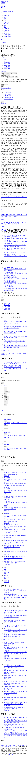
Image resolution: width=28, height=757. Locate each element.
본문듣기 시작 (4, 84)
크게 (9, 95)
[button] (7, 62)
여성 (9, 75)
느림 (9, 76)
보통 (13, 76)
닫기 (2, 209)
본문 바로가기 (4, 1)
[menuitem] (15, 62)
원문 (3, 57)
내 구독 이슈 (4, 385)
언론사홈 (3, 226)
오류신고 (20, 745)
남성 (5, 75)
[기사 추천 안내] (13, 293)
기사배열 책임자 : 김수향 (9, 746)
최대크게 (10, 99)
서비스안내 (14, 745)
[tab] (6, 15)
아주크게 (10, 97)
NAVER (11, 755)
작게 (9, 92)
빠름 (16, 76)
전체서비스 (8, 745)
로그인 (2, 745)
